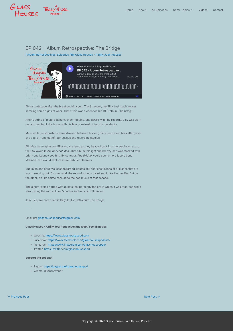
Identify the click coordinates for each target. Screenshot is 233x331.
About (142, 10)
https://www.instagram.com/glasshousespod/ (77, 244)
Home (129, 10)
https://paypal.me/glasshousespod (66, 266)
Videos (203, 10)
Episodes (63, 54)
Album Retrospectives (41, 54)
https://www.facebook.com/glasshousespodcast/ (79, 240)
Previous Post (18, 296)
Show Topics (181, 10)
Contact (218, 10)
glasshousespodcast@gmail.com (59, 218)
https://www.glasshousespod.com (67, 235)
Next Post (152, 296)
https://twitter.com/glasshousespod (67, 249)
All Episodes (160, 10)
